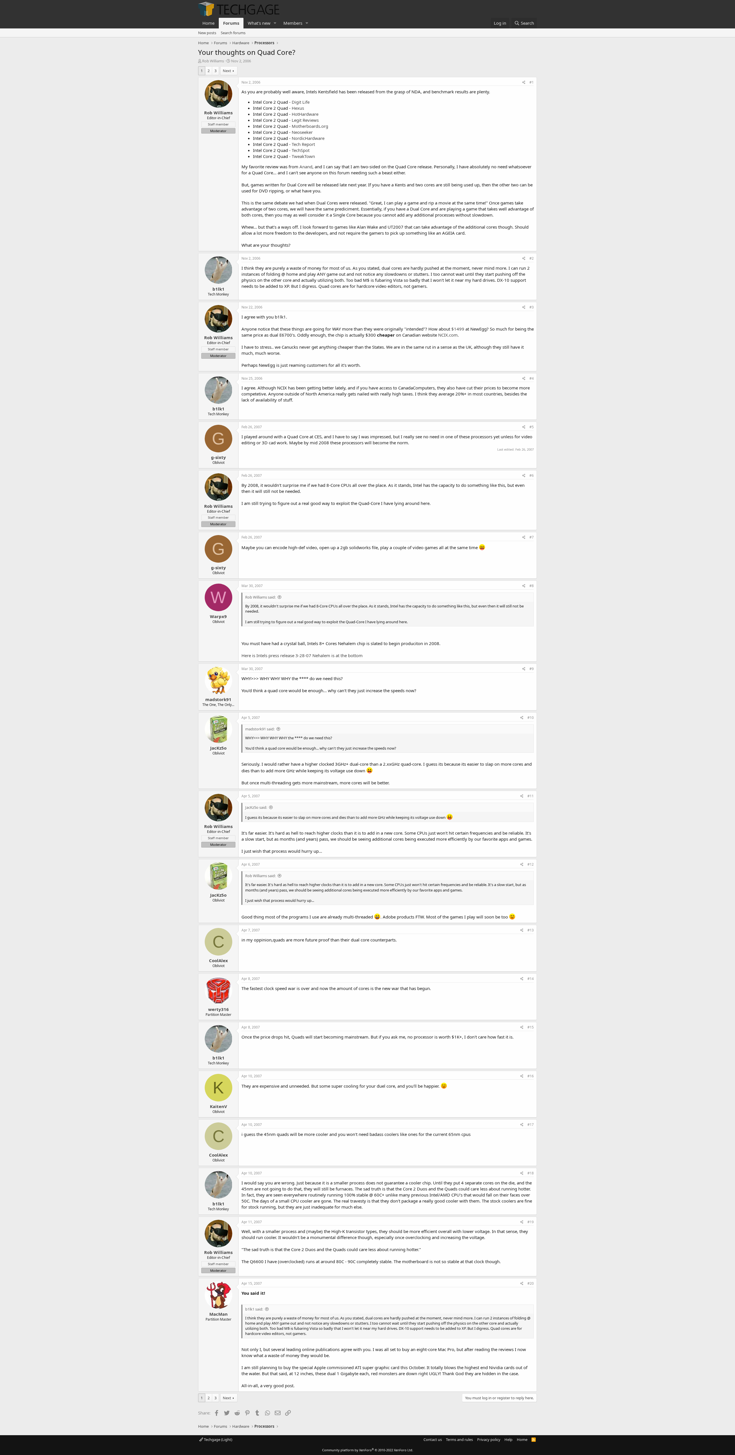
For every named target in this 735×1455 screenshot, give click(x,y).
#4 (531, 378)
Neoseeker (302, 132)
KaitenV (218, 1106)
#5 (531, 426)
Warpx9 (218, 616)
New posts (207, 32)
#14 (530, 978)
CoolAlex (218, 960)
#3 (531, 307)
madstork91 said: (259, 729)
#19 (530, 1221)
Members (292, 23)
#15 (530, 1027)
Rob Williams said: (260, 597)
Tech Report (303, 144)
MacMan (218, 1314)
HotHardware (305, 114)
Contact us (432, 1439)
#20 (530, 1283)
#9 (531, 668)
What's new (259, 23)
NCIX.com (448, 335)
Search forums (233, 32)
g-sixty (218, 457)
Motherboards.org (310, 126)
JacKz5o (218, 748)
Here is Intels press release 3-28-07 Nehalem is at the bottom (302, 655)
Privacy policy (488, 1439)
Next (227, 70)
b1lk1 (218, 289)
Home (208, 23)
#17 (530, 1124)
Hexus (298, 108)
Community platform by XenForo (367, 1450)
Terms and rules (459, 1439)
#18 (530, 1173)
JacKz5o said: (256, 807)
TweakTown (303, 156)
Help (508, 1439)
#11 (530, 796)
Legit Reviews (305, 120)
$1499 (457, 329)
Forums (231, 23)
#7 (531, 537)
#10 (530, 717)
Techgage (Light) (217, 1439)
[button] (275, 23)
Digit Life (301, 102)
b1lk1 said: (254, 1309)
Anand (305, 166)
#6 (531, 475)
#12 (530, 864)
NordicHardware (308, 138)
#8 (531, 585)
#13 (530, 930)
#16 (530, 1076)
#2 (531, 258)
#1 (531, 82)
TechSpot (301, 150)
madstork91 (218, 699)
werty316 (218, 1009)
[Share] (523, 82)
